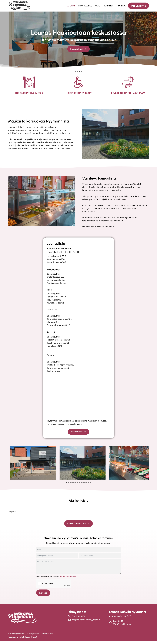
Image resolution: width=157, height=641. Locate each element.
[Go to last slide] (10, 463)
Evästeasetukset (47, 633)
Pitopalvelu (85, 5)
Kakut (98, 5)
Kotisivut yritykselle (22, 637)
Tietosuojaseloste (32, 633)
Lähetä (43, 592)
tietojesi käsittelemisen (68, 576)
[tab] (66, 482)
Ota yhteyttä (138, 5)
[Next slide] (147, 463)
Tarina (122, 5)
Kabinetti (109, 5)
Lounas (71, 5)
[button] (33, 463)
